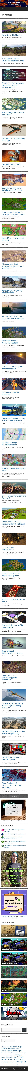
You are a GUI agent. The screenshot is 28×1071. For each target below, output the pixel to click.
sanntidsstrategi (4, 1062)
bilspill (9, 1048)
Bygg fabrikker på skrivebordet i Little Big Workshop (11, 785)
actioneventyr (6, 1046)
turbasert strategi (14, 1064)
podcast (4, 1059)
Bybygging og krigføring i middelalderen (12, 291)
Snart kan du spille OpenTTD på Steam (10, 341)
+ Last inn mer (14, 796)
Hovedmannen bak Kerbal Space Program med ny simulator (12, 705)
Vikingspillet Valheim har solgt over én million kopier (13, 317)
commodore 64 (6, 1051)
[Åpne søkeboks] (26, 9)
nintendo (7, 1055)
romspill (21, 1059)
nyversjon (18, 1055)
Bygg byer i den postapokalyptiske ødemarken (9, 677)
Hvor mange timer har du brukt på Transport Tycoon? (13, 213)
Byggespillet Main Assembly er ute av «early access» (13, 419)
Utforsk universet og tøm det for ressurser (12, 367)
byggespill (13, 1048)
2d (2, 1047)
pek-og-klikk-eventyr (7, 1057)
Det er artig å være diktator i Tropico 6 (14, 497)
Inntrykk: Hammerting (11, 164)
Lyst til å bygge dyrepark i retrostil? (13, 239)
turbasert (7, 1064)
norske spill (11, 1055)
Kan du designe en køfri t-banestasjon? (12, 626)
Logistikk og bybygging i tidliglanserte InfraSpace (12, 189)
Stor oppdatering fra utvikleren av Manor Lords (13, 59)
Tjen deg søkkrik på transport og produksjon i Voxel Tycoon (12, 266)
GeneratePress (23, 1068)
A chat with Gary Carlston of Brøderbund (16, 834)
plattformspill (18, 1057)
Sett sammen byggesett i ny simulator (13, 139)
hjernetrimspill (18, 1053)
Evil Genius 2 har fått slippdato (11, 393)
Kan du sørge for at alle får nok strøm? (13, 113)
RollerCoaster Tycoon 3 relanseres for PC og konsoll (13, 522)
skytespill (11, 1062)
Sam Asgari (6, 837)
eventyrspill (17, 1050)
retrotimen (10, 1059)
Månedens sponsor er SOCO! (9, 916)
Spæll (14, 1062)
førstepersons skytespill (8, 1053)
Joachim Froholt (7, 829)
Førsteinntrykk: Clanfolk (12, 35)
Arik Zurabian (7, 845)
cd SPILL (18, 1048)
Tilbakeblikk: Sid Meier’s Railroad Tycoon (12, 758)
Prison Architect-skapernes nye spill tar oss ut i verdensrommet (13, 85)
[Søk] (24, 1029)
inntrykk (24, 1053)
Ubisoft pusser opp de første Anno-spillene (11, 574)
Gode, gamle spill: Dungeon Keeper (13, 600)
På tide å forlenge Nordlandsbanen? (9, 443)
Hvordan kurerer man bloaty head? (14, 469)
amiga (20, 1047)
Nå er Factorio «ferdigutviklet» (8, 548)
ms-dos (3, 1055)
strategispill (21, 1062)
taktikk (2, 1064)
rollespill (16, 1059)
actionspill (13, 1047)
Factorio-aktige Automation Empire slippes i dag (13, 732)
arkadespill (4, 1048)
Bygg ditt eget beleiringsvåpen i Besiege (12, 652)
